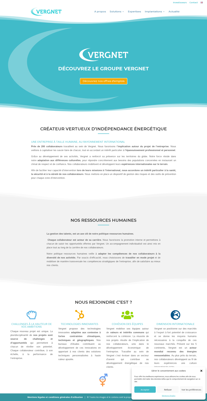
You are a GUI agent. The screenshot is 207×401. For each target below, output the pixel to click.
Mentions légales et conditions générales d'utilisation (55, 397)
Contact (193, 3)
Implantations (153, 12)
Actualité (174, 12)
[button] (201, 370)
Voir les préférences (191, 389)
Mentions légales (168, 396)
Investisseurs (180, 3)
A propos (100, 12)
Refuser (168, 389)
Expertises (134, 12)
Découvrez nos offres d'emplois (103, 81)
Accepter (145, 389)
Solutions (115, 12)
